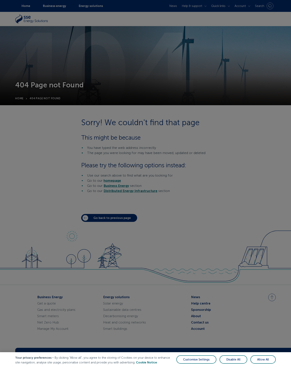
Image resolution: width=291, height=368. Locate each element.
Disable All (233, 359)
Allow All (263, 359)
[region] (145, 360)
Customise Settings (196, 359)
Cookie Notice (146, 362)
